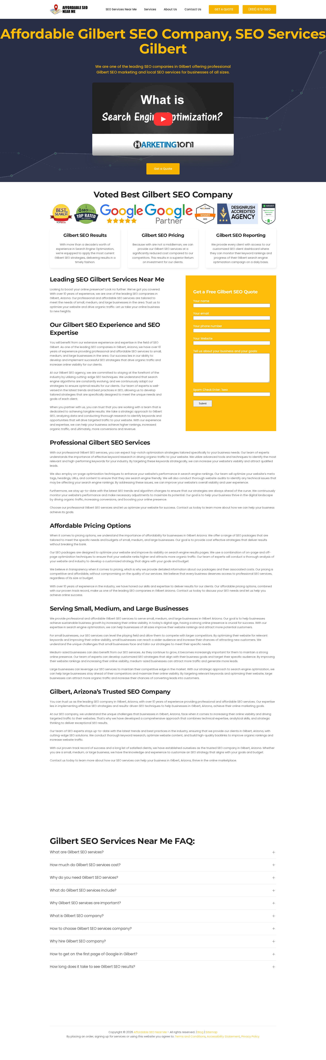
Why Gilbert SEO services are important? (85, 903)
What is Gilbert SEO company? (77, 915)
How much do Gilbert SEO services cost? (85, 865)
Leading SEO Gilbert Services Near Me (107, 279)
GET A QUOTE (224, 9)
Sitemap (212, 1032)
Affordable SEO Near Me (150, 1032)
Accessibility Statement (223, 1036)
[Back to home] (69, 9)
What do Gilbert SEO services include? (83, 890)
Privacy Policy (250, 1036)
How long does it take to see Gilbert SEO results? (92, 966)
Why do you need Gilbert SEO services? (84, 877)
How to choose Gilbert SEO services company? (91, 928)
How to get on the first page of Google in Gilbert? (93, 954)
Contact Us (193, 9)
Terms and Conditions (190, 1036)
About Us (170, 9)
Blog (200, 1032)
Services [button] (150, 9)
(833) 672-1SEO (259, 9)
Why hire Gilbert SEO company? (78, 941)
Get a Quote (163, 169)
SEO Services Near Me (121, 9)
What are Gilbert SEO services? (77, 852)
